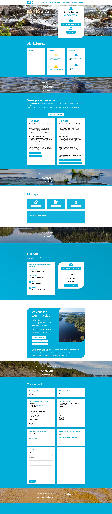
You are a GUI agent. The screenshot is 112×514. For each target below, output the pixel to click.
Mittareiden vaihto (73, 68)
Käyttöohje (71, 35)
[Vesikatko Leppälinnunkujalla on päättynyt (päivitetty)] (56, 55)
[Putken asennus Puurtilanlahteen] (56, 66)
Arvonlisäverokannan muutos (75, 58)
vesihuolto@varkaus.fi (71, 275)
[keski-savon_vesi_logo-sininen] (30, 1)
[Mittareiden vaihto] (76, 64)
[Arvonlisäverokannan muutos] (76, 55)
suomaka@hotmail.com (63, 443)
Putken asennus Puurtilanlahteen (56, 69)
